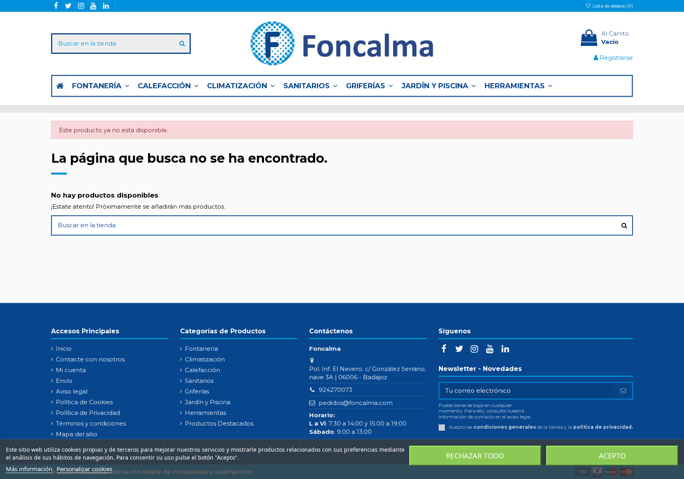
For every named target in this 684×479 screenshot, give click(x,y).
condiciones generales (504, 427)
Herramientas (205, 412)
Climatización (205, 359)
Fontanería (201, 348)
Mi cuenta (71, 370)
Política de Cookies (84, 402)
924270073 (335, 389)
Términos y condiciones (91, 423)
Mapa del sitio (76, 434)
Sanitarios (199, 380)
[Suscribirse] (623, 391)
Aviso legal (71, 391)
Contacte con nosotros (90, 359)
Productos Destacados (219, 423)
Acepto (612, 455)
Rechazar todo (475, 455)
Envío (64, 380)
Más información (29, 469)
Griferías (197, 391)
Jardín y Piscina (207, 402)
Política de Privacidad (88, 412)
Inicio (64, 348)
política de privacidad (602, 427)
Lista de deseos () (612, 6)
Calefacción (202, 370)
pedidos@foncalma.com (356, 403)
